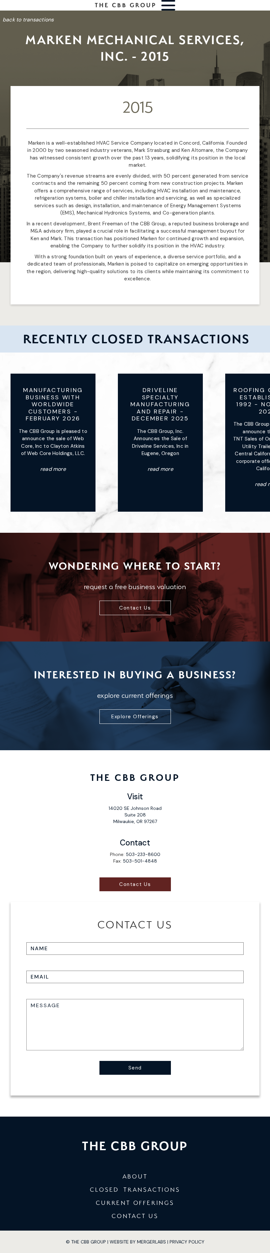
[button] (168, 5)
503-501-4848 (140, 861)
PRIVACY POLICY (187, 1242)
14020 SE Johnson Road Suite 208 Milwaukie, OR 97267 (135, 814)
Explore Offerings (135, 716)
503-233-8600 (143, 854)
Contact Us (135, 608)
